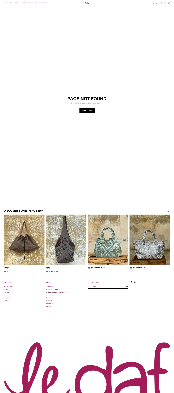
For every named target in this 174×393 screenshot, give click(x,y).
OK (127, 286)
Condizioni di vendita (52, 289)
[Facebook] (131, 282)
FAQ (5, 295)
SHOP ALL (167, 211)
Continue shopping (87, 110)
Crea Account (7, 292)
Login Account (8, 286)
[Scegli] (41, 262)
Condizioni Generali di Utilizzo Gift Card (57, 292)
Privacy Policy (50, 303)
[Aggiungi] (125, 262)
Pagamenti (49, 300)
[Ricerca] (161, 3)
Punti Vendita (7, 298)
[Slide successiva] (41, 240)
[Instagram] (134, 282)
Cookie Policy (50, 286)
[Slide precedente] (6, 240)
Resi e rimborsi (50, 298)
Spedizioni (7, 300)
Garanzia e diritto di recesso (54, 295)
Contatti (6, 289)
